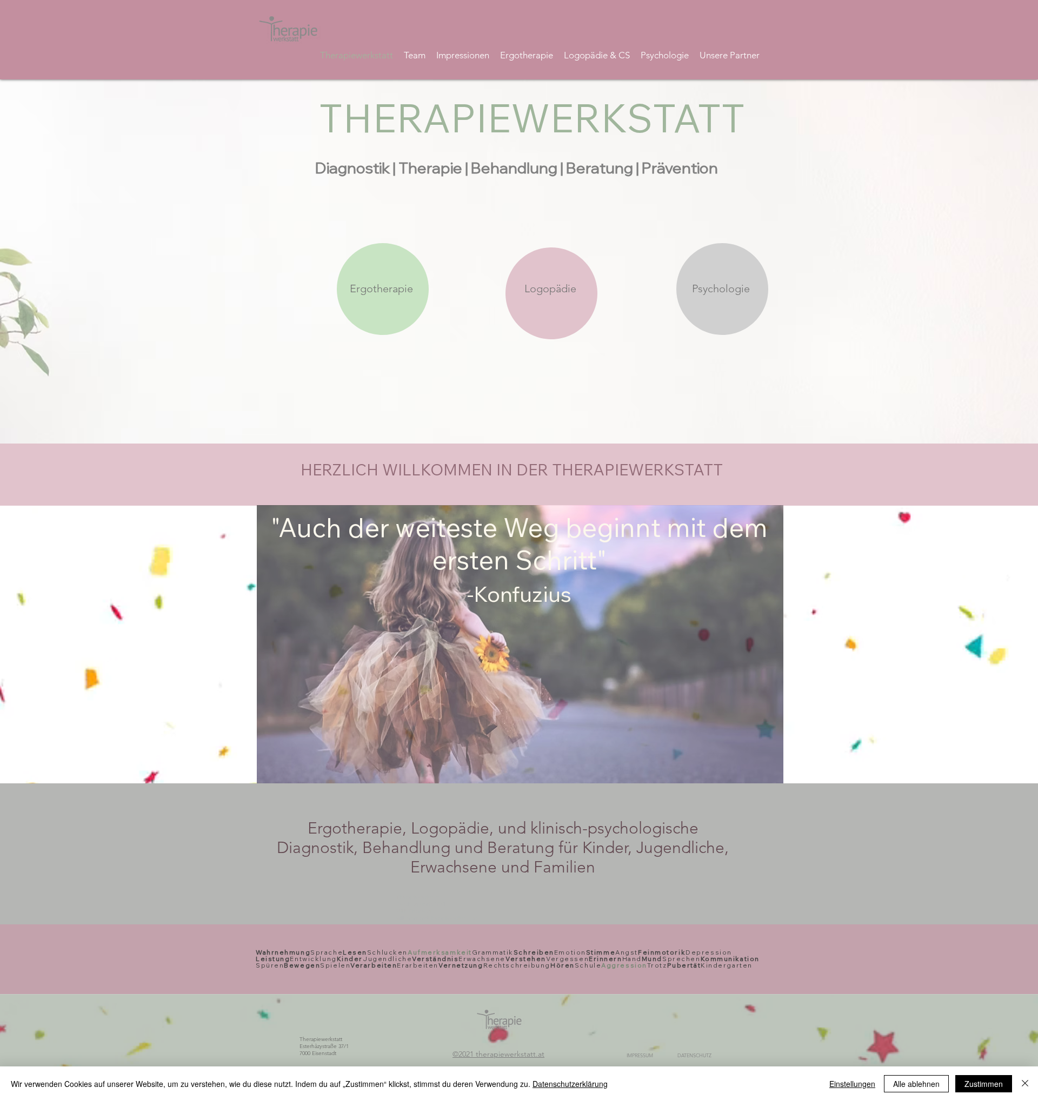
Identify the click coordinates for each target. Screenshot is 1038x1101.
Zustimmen (983, 1083)
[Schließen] (1025, 1083)
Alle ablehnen (916, 1083)
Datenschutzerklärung (570, 1083)
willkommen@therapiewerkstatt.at (436, 918)
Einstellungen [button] (852, 1083)
